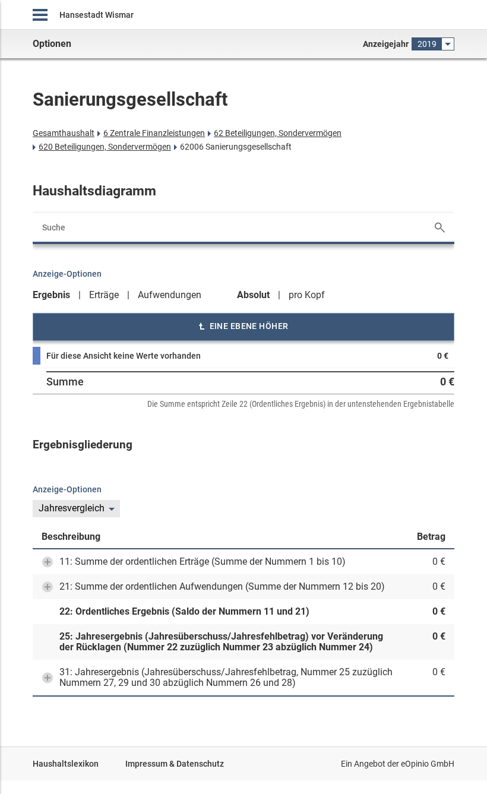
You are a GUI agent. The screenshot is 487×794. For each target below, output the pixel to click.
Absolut (253, 294)
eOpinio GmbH (427, 763)
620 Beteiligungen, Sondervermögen (105, 146)
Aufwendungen (169, 294)
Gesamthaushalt (63, 133)
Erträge (104, 294)
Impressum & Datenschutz (174, 763)
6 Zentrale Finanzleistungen (154, 133)
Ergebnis (51, 294)
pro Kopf (307, 294)
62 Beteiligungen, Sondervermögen (277, 133)
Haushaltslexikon (66, 763)
